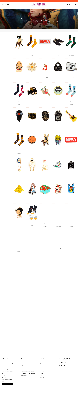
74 (48, 279)
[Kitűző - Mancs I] (58, 115)
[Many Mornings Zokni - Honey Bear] (71, 212)
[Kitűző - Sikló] (58, 188)
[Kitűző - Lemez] (19, 115)
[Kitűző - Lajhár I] (45, 90)
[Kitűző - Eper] (45, 188)
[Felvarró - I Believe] (58, 90)
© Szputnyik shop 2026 (6, 389)
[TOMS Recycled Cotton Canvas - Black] (58, 41)
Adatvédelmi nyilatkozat (6, 369)
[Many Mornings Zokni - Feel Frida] (71, 41)
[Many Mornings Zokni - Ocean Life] (71, 90)
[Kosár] (75, 4)
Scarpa (41, 373)
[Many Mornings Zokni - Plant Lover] (19, 237)
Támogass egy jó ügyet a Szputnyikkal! (28, 373)
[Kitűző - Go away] (32, 115)
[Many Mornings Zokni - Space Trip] (45, 212)
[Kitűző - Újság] (71, 66)
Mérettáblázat (4, 377)
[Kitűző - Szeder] (45, 237)
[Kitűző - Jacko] (71, 164)
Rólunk (22, 361)
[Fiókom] (71, 4)
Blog (22, 365)
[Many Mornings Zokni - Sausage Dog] (58, 212)
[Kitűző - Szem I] (45, 262)
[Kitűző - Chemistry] (58, 164)
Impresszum (23, 367)
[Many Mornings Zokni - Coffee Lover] (19, 139)
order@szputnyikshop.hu (66, 361)
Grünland (41, 365)
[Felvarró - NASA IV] (45, 41)
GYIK (3, 373)
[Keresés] (73, 4)
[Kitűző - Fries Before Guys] (58, 139)
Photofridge (42, 371)
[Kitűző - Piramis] (19, 188)
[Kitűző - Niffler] (32, 90)
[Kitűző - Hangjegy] (45, 66)
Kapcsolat (23, 369)
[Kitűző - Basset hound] (32, 188)
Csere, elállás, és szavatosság (7, 363)
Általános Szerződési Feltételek (7, 371)
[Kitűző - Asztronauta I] (32, 164)
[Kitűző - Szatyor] (71, 188)
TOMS (41, 375)
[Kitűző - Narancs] (58, 262)
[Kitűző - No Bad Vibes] (71, 262)
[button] (28, 8)
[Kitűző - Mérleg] (58, 237)
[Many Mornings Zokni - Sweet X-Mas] (19, 90)
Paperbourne (42, 369)
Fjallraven (41, 363)
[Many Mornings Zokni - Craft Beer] (32, 41)
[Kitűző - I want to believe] (45, 115)
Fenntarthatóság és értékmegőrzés (27, 371)
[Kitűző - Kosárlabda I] (32, 139)
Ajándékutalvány (5, 375)
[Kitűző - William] (19, 66)
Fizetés (3, 367)
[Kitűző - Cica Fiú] (19, 41)
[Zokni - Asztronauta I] (32, 212)
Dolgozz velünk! (24, 375)
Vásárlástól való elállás (7, 383)
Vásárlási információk (6, 365)
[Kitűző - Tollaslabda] (19, 164)
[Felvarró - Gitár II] (71, 115)
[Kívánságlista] (69, 4)
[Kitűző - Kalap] (32, 262)
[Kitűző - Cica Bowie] (45, 164)
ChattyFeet (42, 361)
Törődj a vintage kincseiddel (7, 379)
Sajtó (22, 363)
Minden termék (42, 377)
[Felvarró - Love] (19, 262)
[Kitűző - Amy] (19, 212)
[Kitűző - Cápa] (32, 237)
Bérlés (3, 381)
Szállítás (3, 361)
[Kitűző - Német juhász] (45, 139)
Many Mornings (42, 367)
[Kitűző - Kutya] (71, 237)
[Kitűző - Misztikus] (58, 66)
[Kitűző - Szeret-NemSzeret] (32, 66)
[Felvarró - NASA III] (71, 139)
